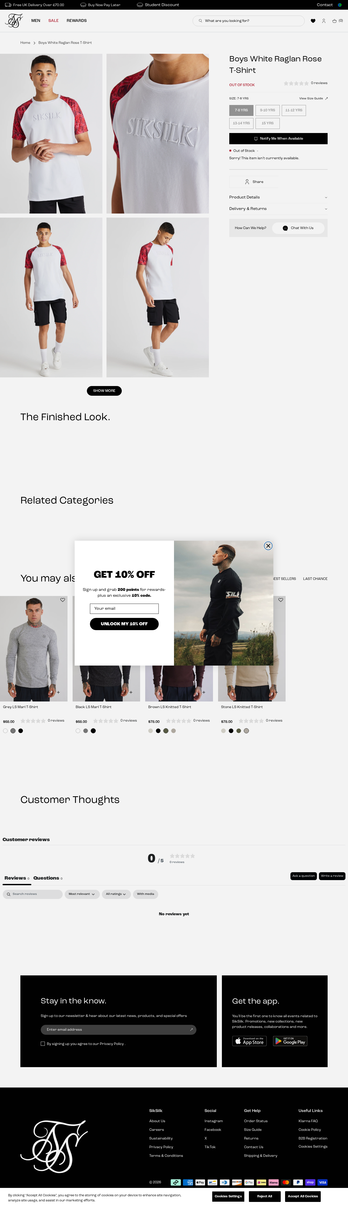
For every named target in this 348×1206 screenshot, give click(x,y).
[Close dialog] (268, 546)
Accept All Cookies (303, 1196)
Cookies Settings (228, 1196)
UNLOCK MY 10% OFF (124, 624)
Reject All (264, 1196)
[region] (174, 1197)
